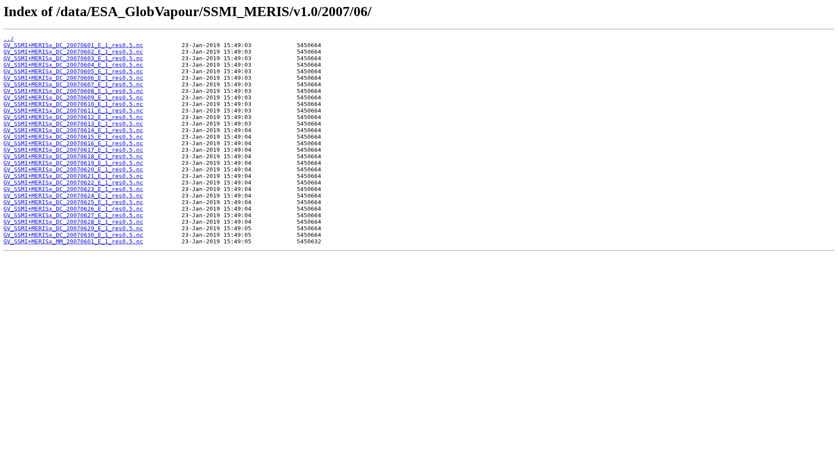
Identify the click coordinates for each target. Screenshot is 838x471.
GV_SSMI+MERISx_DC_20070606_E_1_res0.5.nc (73, 78)
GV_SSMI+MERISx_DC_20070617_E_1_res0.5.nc (73, 150)
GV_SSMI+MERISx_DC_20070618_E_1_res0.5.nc (73, 156)
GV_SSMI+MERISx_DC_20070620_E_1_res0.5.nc (73, 169)
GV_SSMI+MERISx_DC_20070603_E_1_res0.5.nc (73, 58)
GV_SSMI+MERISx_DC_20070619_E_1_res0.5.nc (73, 163)
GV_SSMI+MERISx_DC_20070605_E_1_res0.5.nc (73, 71)
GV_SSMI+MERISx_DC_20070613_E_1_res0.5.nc (73, 123)
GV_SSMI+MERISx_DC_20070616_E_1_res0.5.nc (73, 143)
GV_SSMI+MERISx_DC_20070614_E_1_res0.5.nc (73, 130)
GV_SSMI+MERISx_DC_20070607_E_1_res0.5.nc (73, 84)
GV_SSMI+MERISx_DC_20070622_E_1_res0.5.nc (73, 182)
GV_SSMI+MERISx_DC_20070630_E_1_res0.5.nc (73, 235)
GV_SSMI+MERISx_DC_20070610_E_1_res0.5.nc (73, 104)
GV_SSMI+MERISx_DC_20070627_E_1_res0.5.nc (73, 215)
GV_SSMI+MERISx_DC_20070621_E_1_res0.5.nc (73, 176)
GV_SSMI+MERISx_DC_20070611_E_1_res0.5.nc (73, 110)
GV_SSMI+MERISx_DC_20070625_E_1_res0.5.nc (73, 202)
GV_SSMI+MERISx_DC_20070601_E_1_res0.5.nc (73, 45)
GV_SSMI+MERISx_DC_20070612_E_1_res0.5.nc (73, 117)
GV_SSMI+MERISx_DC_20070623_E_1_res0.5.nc (73, 189)
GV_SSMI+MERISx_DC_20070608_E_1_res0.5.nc (73, 91)
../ (8, 38)
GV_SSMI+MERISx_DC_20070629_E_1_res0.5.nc (73, 228)
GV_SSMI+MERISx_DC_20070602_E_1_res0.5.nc (73, 51)
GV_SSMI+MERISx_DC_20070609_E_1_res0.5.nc (73, 97)
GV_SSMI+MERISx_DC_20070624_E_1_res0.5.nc (73, 195)
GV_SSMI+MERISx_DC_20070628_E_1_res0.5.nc (73, 221)
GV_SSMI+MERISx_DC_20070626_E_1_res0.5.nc (73, 208)
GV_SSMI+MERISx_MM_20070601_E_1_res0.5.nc (73, 241)
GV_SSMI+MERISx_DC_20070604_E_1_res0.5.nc (73, 64)
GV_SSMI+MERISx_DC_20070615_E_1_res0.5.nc (73, 136)
